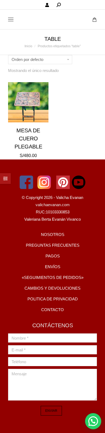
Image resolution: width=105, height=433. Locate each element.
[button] (93, 421)
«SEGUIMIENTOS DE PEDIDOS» (52, 277)
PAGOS (53, 256)
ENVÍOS (52, 266)
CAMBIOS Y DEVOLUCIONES (52, 288)
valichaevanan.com (53, 204)
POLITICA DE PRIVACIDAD (52, 299)
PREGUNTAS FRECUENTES (52, 245)
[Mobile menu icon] (11, 19)
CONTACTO (52, 309)
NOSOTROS (52, 234)
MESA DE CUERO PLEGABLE (28, 139)
